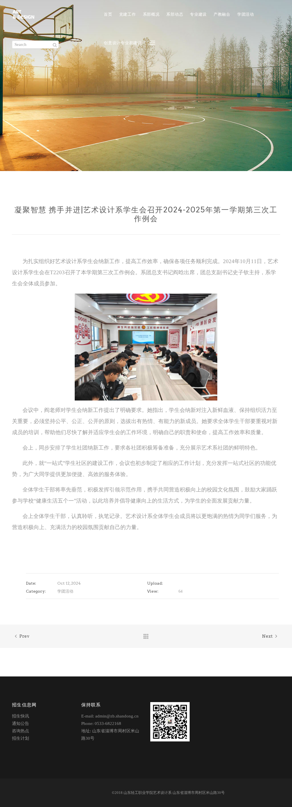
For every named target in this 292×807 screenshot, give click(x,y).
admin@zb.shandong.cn (117, 716)
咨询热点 (20, 731)
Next (267, 636)
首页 (108, 14)
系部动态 (174, 14)
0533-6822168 (108, 723)
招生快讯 (20, 716)
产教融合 (222, 14)
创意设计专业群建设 (122, 42)
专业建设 (198, 14)
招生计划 (20, 738)
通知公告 (20, 723)
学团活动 (245, 14)
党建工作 (127, 14)
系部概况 (151, 14)
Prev (24, 636)
